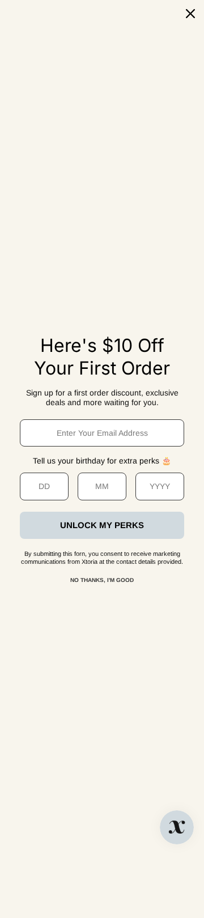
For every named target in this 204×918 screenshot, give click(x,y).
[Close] (190, 13)
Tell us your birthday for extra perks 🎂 (102, 460)
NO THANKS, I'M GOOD (102, 580)
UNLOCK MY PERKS (102, 525)
